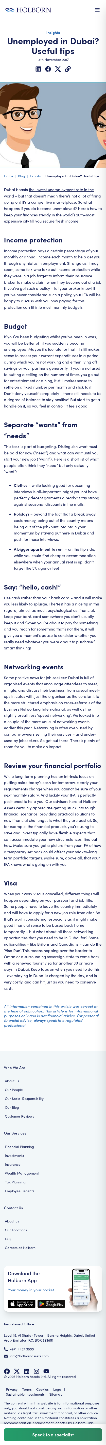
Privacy (12, 1389)
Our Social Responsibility (24, 1098)
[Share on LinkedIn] (38, 69)
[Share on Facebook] (48, 69)
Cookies (42, 1389)
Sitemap (56, 1394)
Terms (27, 1389)
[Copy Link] (68, 69)
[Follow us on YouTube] (46, 1371)
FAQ (8, 1238)
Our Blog (12, 1107)
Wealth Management (22, 1173)
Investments (14, 1155)
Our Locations (16, 1230)
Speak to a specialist (53, 1434)
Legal (57, 1389)
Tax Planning (15, 1182)
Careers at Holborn (20, 1247)
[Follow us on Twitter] (17, 1371)
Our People (14, 1089)
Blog (21, 176)
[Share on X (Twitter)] (58, 69)
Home (8, 176)
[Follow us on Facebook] (7, 1371)
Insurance (12, 1164)
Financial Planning (19, 1146)
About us (12, 1081)
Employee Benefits (19, 1191)
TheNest (56, 603)
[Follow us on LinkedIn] (27, 1371)
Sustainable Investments (25, 1394)
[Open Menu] (97, 10)
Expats (35, 176)
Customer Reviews (19, 1116)
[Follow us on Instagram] (36, 1371)
